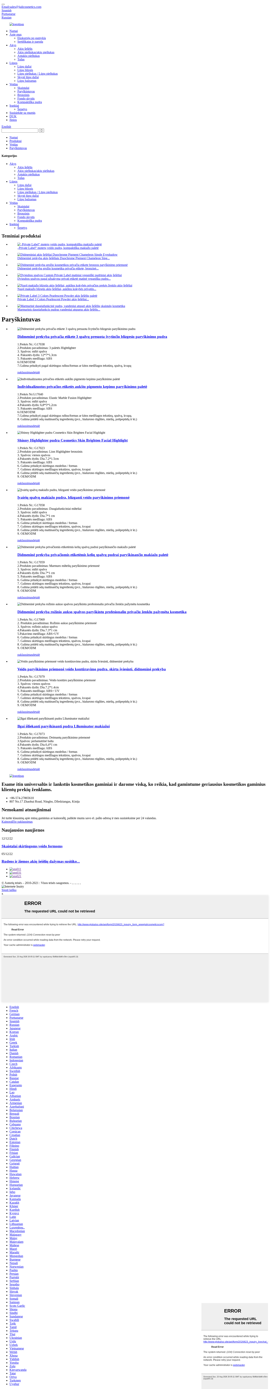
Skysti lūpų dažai (28, 77)
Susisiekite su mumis (22, 112)
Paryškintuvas (26, 91)
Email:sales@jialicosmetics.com (21, 6)
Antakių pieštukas (28, 55)
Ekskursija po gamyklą (31, 38)
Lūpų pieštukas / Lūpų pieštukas (37, 73)
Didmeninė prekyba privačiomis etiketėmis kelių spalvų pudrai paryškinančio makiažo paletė (92, 555)
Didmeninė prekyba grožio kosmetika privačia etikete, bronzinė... (58, 268)
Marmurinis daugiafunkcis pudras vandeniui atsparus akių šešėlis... (58, 309)
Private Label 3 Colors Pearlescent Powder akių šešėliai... (53, 299)
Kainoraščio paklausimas (17, 821)
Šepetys (22, 109)
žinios (13, 120)
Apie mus (15, 34)
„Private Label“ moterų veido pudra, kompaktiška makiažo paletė (58, 248)
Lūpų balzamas (26, 80)
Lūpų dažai (24, 66)
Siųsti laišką (9, 890)
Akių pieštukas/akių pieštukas (35, 52)
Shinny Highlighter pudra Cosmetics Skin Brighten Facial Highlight (72, 440)
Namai (13, 31)
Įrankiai (14, 105)
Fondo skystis (26, 98)
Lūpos (13, 63)
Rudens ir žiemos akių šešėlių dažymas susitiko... (41, 861)
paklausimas (25, 372)
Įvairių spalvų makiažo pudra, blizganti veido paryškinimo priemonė (73, 497)
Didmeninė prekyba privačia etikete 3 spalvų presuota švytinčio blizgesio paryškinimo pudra (92, 337)
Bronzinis (23, 95)
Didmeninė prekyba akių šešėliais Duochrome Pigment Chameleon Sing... (63, 258)
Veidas (13, 84)
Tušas (21, 59)
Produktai (15, 141)
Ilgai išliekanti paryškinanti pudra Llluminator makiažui (63, 726)
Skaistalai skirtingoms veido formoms (32, 846)
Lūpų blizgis (25, 70)
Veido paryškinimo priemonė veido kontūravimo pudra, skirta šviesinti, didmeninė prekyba (91, 669)
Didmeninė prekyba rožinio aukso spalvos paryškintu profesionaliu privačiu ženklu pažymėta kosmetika (102, 612)
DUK (13, 116)
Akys (12, 45)
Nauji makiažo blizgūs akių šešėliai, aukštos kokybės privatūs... (56, 289)
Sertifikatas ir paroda (30, 41)
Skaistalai (23, 88)
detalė (36, 372)
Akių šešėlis (24, 48)
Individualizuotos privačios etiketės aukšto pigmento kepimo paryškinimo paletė (82, 386)
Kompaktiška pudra (29, 102)
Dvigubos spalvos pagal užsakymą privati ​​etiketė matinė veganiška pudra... (64, 278)
